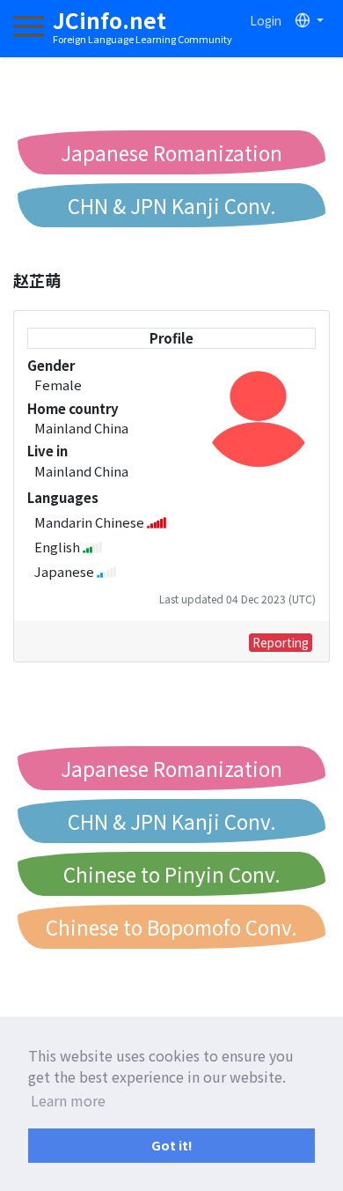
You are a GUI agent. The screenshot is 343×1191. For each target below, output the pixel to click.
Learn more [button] (68, 1100)
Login (265, 20)
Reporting (280, 642)
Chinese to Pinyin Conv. (172, 874)
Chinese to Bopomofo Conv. (171, 927)
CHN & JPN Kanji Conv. (172, 205)
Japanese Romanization (171, 152)
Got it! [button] (172, 1145)
